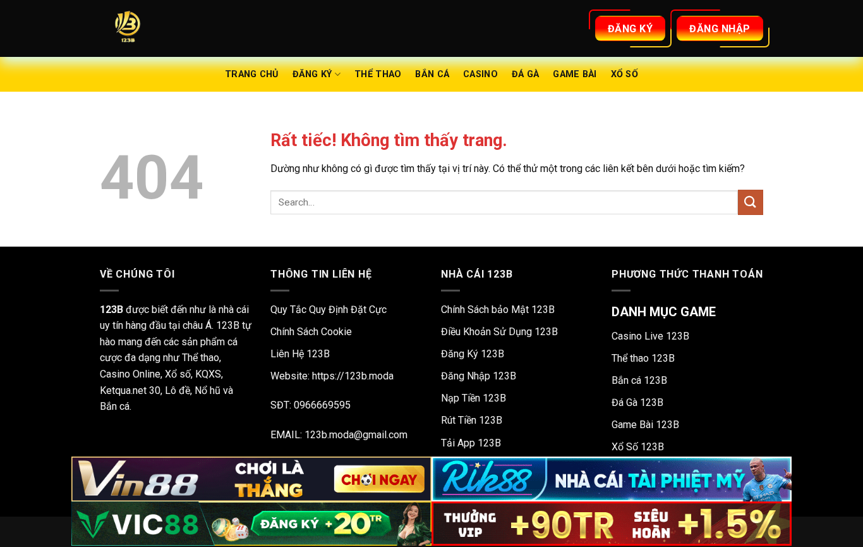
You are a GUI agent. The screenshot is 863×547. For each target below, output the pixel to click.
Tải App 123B (471, 443)
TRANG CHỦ (252, 74)
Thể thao (377, 74)
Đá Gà (525, 74)
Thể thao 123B (643, 358)
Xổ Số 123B (638, 447)
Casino (480, 74)
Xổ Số (624, 74)
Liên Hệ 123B (300, 354)
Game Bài (574, 74)
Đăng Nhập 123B (478, 376)
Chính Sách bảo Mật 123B (498, 310)
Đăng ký (312, 74)
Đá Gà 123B (637, 402)
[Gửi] (750, 202)
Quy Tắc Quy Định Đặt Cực (328, 310)
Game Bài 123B (645, 425)
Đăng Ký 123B (472, 354)
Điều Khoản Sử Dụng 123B (499, 332)
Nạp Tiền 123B (473, 398)
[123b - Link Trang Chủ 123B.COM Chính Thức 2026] (163, 28)
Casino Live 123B (650, 336)
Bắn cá (432, 74)
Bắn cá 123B (639, 380)
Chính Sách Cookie (311, 332)
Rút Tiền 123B (471, 420)
